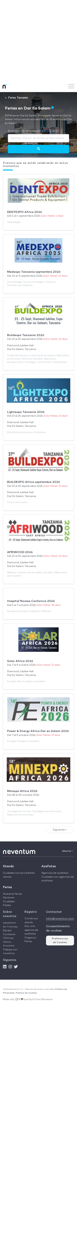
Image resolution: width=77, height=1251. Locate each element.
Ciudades (9, 901)
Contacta (9, 934)
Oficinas (8, 938)
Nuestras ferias (12, 894)
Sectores (8, 897)
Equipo (7, 930)
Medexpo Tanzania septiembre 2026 (33, 271)
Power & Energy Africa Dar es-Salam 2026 (38, 731)
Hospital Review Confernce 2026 (31, 601)
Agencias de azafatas (54, 873)
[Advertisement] (38, 40)
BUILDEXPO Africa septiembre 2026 (33, 482)
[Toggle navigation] (71, 86)
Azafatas (48, 866)
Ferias (7, 887)
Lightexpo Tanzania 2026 (25, 412)
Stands (8, 866)
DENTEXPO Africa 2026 (24, 212)
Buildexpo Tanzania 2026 (25, 335)
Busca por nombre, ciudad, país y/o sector (34, 131)
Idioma (66, 851)
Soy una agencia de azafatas (31, 930)
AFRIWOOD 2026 (20, 552)
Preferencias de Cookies (60, 940)
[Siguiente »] (38, 149)
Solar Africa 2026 (20, 661)
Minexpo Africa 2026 (22, 791)
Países (7, 905)
